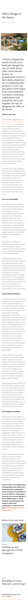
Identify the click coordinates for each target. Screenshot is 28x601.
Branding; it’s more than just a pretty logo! (14, 582)
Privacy (19, 599)
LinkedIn (14, 599)
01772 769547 (9, 508)
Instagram (4, 599)
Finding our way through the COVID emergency (12, 550)
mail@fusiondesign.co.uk (11, 594)
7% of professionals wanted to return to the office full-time (14, 122)
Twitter (9, 599)
